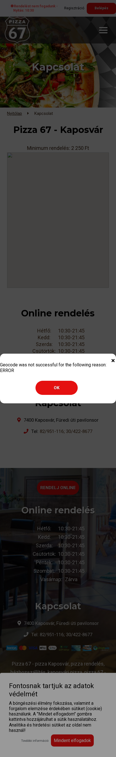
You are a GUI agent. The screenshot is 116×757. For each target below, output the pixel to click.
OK (56, 387)
